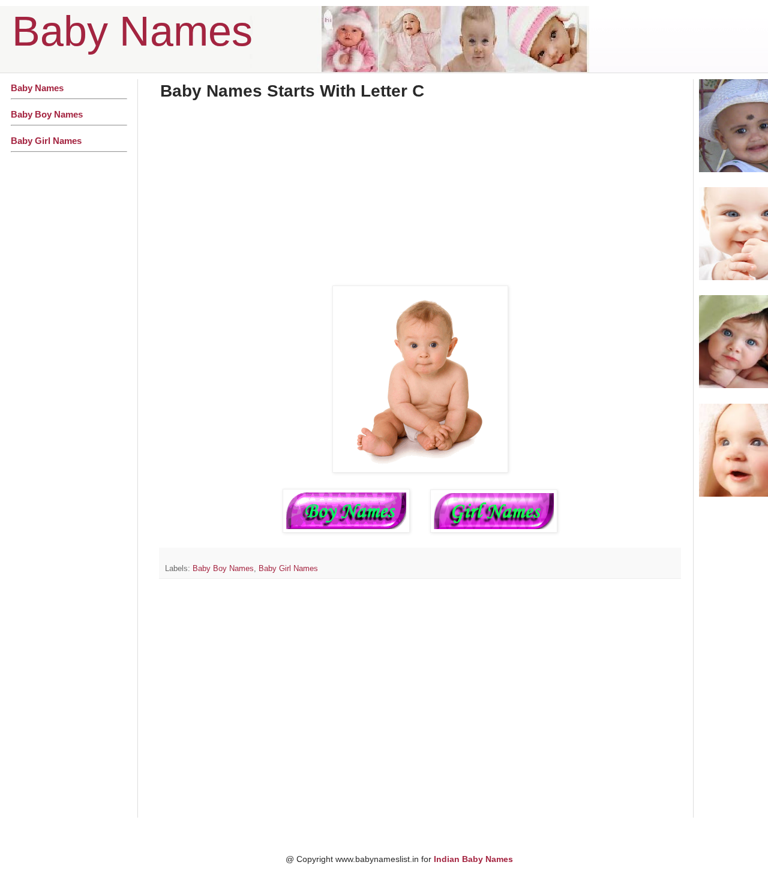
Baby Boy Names (223, 568)
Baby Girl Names (288, 568)
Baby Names (132, 31)
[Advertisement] (420, 198)
